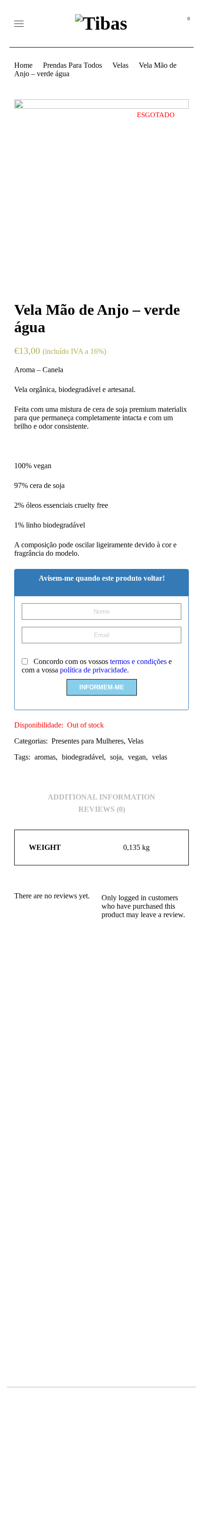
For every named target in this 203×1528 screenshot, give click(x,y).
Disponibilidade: (38, 725)
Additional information (101, 797)
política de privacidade (93, 670)
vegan (137, 757)
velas (159, 757)
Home (23, 65)
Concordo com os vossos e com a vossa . (97, 665)
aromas (45, 757)
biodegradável (83, 757)
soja (116, 757)
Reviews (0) (101, 809)
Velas (120, 65)
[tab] (101, 797)
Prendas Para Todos (72, 65)
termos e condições (138, 661)
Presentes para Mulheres (87, 741)
